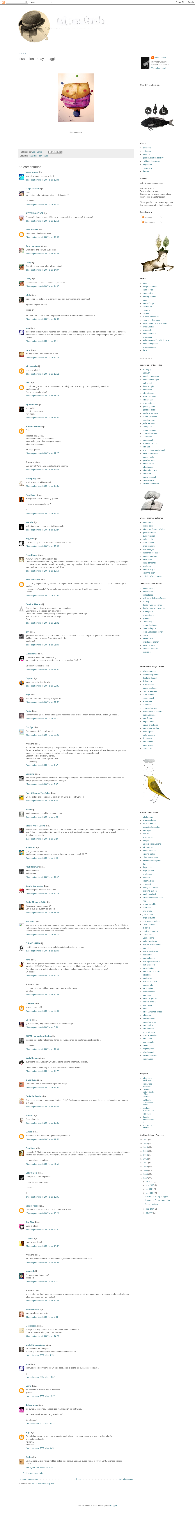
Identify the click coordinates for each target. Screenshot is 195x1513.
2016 (145, 1143)
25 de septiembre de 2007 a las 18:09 (42, 951)
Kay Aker (30, 1222)
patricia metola (149, 1002)
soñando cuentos (150, 648)
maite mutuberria (150, 941)
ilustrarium (147, 168)
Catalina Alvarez (33, 604)
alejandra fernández (151, 827)
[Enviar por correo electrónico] (49, 152)
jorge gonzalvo (149, 546)
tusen (28, 809)
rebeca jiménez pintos (152, 1012)
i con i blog (147, 622)
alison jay (147, 369)
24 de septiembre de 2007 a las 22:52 (42, 702)
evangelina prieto (150, 887)
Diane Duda (31, 1080)
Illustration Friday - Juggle (156, 1196)
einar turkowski (149, 396)
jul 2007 (149, 1213)
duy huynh (147, 390)
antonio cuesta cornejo (153, 844)
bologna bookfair (150, 286)
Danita (29, 1457)
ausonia (29, 522)
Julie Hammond (33, 246)
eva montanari (149, 403)
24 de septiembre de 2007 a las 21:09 (42, 645)
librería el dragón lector (153, 632)
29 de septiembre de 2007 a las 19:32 (42, 1300)
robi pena (147, 1015)
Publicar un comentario (33, 1473)
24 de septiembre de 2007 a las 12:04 (42, 180)
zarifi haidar (148, 1059)
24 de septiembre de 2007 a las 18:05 (42, 486)
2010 (145, 1166)
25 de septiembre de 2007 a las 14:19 (42, 893)
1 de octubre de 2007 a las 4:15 (39, 1355)
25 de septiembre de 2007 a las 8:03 (42, 817)
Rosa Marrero (32, 230)
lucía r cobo (148, 934)
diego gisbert (148, 871)
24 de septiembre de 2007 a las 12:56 (42, 237)
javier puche (148, 539)
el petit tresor (148, 615)
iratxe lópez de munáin (153, 897)
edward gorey (148, 393)
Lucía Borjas (31, 654)
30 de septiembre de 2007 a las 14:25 (42, 1336)
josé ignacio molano (151, 921)
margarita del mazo (151, 553)
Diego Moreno (32, 189)
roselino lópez (149, 1018)
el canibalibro (148, 684)
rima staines (148, 742)
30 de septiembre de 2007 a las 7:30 (42, 1317)
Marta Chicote (32, 1058)
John (28, 960)
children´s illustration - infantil (148, 1102)
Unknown (30, 1003)
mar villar (147, 948)
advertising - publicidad (148, 1079)
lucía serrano (148, 938)
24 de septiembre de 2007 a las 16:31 (42, 417)
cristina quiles (149, 854)
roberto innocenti (150, 470)
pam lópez (147, 995)
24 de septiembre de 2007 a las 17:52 (42, 470)
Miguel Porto (32, 1206)
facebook (147, 148)
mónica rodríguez (150, 556)
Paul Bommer (32, 867)
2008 (145, 1174)
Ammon (29, 1115)
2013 (145, 1155)
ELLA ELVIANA (33, 943)
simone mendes (150, 1035)
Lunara (29, 1132)
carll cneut (147, 383)
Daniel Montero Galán (36, 902)
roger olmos (148, 745)
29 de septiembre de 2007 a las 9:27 (42, 1281)
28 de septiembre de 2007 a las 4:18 (42, 1230)
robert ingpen (148, 467)
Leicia (28, 1020)
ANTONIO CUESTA (34, 213)
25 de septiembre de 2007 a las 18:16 (42, 975)
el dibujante (148, 611)
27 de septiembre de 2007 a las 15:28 (42, 1213)
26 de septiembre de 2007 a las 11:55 (42, 1049)
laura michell (148, 698)
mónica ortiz (148, 985)
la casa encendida (151, 317)
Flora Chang (31, 555)
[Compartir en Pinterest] (60, 152)
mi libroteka (148, 638)
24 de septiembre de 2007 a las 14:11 (42, 341)
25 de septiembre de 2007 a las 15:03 (42, 912)
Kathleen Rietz (32, 1309)
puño (145, 1008)
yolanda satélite (149, 1055)
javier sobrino (148, 542)
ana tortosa (147, 522)
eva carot (147, 884)
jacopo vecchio (149, 904)
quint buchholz (149, 460)
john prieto (147, 911)
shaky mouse (32, 172)
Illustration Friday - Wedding (157, 1200)
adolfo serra (148, 817)
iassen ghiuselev (150, 417)
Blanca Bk (30, 848)
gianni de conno (149, 410)
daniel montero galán (152, 860)
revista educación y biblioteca (156, 340)
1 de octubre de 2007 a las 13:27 (40, 1396)
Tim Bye (29, 727)
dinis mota (147, 681)
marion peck (148, 440)
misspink (147, 975)
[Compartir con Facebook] (58, 152)
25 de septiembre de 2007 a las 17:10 (42, 934)
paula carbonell (149, 563)
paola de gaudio (149, 998)
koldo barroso (148, 924)
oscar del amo (149, 992)
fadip (145, 300)
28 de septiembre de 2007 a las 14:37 (42, 1246)
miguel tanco (148, 721)
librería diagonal (149, 628)
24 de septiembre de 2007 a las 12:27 (42, 204)
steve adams (148, 480)
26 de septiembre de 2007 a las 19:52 (42, 1139)
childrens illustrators (151, 161)
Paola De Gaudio (33, 1096)
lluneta (145, 635)
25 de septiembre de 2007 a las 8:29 (42, 839)
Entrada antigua (126, 1479)
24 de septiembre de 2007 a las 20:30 (42, 595)
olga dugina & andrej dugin (154, 450)
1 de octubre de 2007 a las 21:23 (40, 1424)
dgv (144, 864)
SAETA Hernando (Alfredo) (38, 1036)
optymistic (147, 164)
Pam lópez (31, 1148)
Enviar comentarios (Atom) (43, 1484)
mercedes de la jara (151, 971)
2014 (145, 1151)
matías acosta (149, 965)
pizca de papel (149, 645)
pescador (30, 921)
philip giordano (149, 735)
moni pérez (147, 978)
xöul (28, 295)
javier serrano (148, 423)
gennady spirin (149, 406)
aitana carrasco (149, 671)
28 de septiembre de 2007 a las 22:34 (42, 1262)
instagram (147, 151)
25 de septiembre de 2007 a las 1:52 (42, 765)
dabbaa (146, 171)
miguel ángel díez (150, 725)
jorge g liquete (149, 918)
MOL (28, 383)
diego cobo (147, 867)
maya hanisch (149, 968)
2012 (145, 1159)
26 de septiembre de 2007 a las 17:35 (42, 1107)
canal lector (148, 290)
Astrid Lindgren (151, 1204)
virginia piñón (148, 1049)
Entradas (148, 217)
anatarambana (149, 588)
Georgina (30, 774)
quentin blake (148, 457)
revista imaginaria (150, 344)
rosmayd (30, 1271)
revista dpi (147, 337)
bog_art (29, 538)
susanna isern (149, 573)
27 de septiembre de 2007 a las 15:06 (42, 1197)
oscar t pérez (148, 731)
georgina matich (150, 891)
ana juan (146, 373)
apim (145, 283)
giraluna (146, 618)
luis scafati (147, 437)
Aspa (28, 695)
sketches (147, 1114)
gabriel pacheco (149, 688)
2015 (145, 1147)
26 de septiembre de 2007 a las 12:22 (42, 1071)
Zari (27, 632)
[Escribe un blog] (52, 152)
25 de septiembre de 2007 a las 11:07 (42, 877)
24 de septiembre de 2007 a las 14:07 (42, 270)
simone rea (147, 748)
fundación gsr (148, 303)
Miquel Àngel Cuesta (35, 826)
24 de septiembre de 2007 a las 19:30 (42, 546)
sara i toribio (148, 1025)
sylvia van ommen (151, 484)
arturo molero (148, 847)
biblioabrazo (148, 595)
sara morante (148, 1029)
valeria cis (147, 1045)
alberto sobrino (149, 820)
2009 (145, 1170)
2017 (145, 1139)
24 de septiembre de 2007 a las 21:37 (42, 669)
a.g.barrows (31, 404)
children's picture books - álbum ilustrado (148, 1093)
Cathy (28, 262)
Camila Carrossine (34, 886)
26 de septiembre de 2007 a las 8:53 (42, 1027)
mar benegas (148, 549)
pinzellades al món (151, 642)
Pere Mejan (31, 495)
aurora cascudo (149, 850)
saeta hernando (149, 1022)
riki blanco (147, 738)
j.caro (28, 1386)
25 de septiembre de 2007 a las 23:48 (42, 1011)
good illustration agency (153, 158)
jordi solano (148, 914)
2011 (145, 1163)
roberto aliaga (148, 569)
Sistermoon (31, 1326)
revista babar (148, 327)
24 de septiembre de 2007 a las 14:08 (42, 319)
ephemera (147, 877)
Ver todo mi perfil (158, 68)
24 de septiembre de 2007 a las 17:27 (42, 453)
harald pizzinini (149, 894)
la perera (146, 928)
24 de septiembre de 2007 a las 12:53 (42, 221)
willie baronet (148, 1052)
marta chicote (149, 958)
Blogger (113, 1505)
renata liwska (148, 464)
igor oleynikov (149, 420)
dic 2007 (150, 1181)
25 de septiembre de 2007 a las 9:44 (42, 858)
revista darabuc (149, 333)
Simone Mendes (33, 426)
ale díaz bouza (149, 824)
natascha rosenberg (151, 728)
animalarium (148, 591)
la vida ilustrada (149, 625)
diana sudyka (148, 386)
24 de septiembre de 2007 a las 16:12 (42, 374)
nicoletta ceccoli (150, 443)
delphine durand (149, 678)
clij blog (146, 601)
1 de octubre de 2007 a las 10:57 (40, 1377)
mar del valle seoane (152, 944)
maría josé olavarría (151, 961)
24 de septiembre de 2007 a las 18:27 (42, 513)
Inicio (78, 1479)
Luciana (29, 1238)
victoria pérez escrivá (152, 576)
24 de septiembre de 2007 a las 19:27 (42, 530)
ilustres (146, 313)
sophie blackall (149, 477)
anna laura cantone (151, 376)
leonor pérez (148, 701)
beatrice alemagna (151, 380)
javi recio (147, 907)
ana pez (146, 840)
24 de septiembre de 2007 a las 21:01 (42, 623)
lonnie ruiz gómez (150, 931)
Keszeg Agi (31, 478)
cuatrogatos (148, 293)
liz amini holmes (150, 433)
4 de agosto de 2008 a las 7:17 (39, 1467)
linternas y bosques (151, 320)
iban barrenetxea (150, 691)
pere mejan (147, 1005)
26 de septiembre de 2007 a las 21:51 (42, 1164)
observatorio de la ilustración (155, 323)
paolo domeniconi (150, 453)
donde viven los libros (152, 605)
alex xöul (147, 834)
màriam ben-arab (150, 981)
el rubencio (147, 874)
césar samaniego (150, 857)
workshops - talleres (148, 1126)
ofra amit (146, 447)
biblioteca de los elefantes (154, 598)
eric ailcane (148, 400)
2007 (145, 1178)
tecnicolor (147, 652)
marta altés (147, 955)
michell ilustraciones (35, 1345)
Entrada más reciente (29, 1479)
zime (28, 350)
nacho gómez (148, 988)
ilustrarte (146, 310)
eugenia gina (148, 881)
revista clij (147, 330)
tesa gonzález (149, 1042)
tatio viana (147, 1039)
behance (146, 154)
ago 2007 (150, 1209)
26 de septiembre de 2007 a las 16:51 (42, 1087)
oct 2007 (150, 1189)
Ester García (31, 1173)
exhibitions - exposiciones (148, 1109)
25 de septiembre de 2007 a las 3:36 (42, 801)
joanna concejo (149, 430)
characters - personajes (38, 156)
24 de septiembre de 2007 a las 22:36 (42, 686)
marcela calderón (150, 951)
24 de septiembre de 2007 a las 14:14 (42, 357)
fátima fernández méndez (154, 529)
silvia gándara (149, 1032)
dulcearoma (31, 1405)
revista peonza (149, 347)
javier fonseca (149, 536)
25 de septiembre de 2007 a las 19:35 (42, 994)
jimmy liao (147, 427)
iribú (144, 901)
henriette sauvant (150, 413)
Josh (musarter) (33, 580)
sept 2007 (150, 1193)
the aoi (146, 350)
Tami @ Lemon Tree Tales (38, 793)
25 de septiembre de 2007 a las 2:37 (42, 784)
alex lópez (147, 830)
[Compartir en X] (55, 152)
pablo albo (147, 559)
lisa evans (147, 705)
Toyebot (29, 678)
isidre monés (148, 695)
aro (27, 328)
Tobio (28, 711)
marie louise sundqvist (152, 711)
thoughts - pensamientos (148, 1119)
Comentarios (150, 222)
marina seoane (149, 715)
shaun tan (147, 474)
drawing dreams (149, 297)
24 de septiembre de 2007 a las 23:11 (42, 718)
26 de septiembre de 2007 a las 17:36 (42, 1123)
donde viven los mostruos (154, 608)
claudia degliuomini (151, 674)
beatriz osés (148, 526)
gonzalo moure (149, 532)
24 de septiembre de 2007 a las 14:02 (42, 253)
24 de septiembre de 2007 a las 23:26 (42, 735)
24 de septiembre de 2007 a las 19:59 (42, 571)
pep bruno (147, 566)
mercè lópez (148, 718)
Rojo (28, 1432)
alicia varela (31, 366)
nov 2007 (150, 1185)
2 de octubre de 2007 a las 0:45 (39, 1448)
